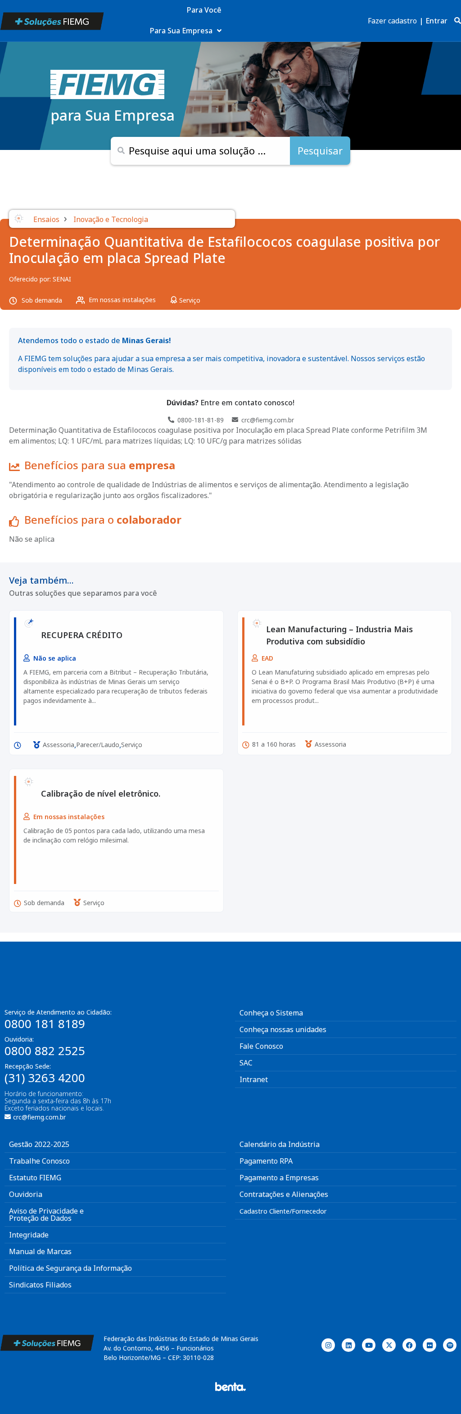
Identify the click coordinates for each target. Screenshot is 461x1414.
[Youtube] (368, 1345)
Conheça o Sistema (271, 1013)
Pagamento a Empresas (279, 1178)
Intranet (254, 1079)
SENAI (62, 279)
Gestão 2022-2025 (39, 1144)
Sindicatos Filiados (40, 1285)
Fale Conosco (261, 1046)
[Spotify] (449, 1345)
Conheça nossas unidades (283, 1029)
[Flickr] (429, 1345)
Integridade (29, 1235)
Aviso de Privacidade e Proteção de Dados (46, 1214)
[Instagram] (328, 1345)
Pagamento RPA (266, 1161)
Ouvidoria (25, 1194)
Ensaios (46, 219)
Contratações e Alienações (284, 1194)
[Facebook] (409, 1345)
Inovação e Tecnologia (110, 219)
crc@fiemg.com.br (39, 1117)
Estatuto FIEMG (35, 1178)
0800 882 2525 (45, 1050)
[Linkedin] (348, 1345)
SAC (246, 1063)
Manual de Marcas (40, 1251)
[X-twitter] (389, 1345)
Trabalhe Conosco (39, 1161)
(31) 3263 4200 (45, 1078)
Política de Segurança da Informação (70, 1268)
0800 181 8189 (45, 1023)
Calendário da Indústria (280, 1144)
